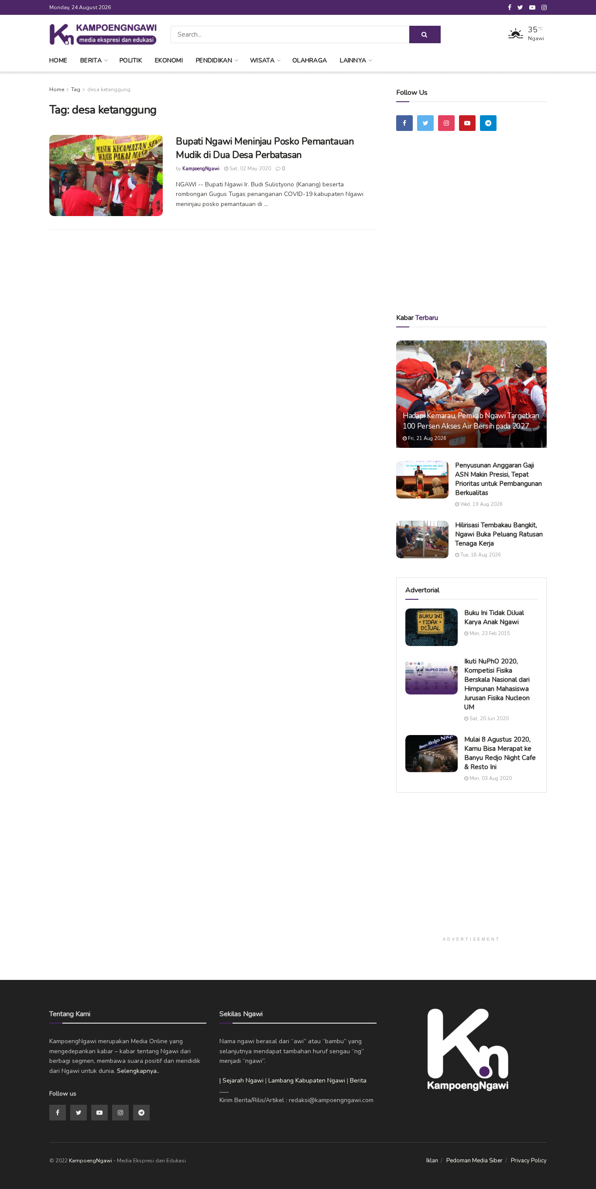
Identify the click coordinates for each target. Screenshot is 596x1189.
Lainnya (353, 60)
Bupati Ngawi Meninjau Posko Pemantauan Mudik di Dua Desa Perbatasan (265, 148)
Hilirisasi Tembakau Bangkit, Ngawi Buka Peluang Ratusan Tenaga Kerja (499, 534)
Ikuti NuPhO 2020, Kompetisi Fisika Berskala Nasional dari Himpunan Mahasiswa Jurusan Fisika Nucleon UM (497, 684)
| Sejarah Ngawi (241, 1080)
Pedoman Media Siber (474, 1161)
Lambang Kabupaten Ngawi (306, 1080)
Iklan (432, 1161)
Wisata (262, 60)
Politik (131, 60)
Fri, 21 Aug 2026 (426, 438)
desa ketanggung (108, 89)
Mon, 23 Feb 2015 (489, 633)
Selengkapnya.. (138, 1071)
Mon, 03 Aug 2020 (490, 778)
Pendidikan (214, 60)
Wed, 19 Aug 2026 (481, 504)
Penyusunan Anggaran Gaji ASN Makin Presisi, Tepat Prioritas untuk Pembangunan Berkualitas (498, 479)
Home (58, 60)
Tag (75, 89)
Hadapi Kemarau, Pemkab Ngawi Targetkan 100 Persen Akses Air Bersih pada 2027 (471, 421)
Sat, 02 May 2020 (249, 168)
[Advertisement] (471, 234)
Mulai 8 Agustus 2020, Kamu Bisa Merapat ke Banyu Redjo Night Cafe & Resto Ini (500, 753)
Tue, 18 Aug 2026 (480, 555)
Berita (91, 60)
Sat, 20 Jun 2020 (488, 718)
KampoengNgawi (200, 168)
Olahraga (309, 60)
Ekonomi (169, 60)
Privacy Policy (529, 1161)
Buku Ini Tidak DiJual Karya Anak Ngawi (494, 617)
